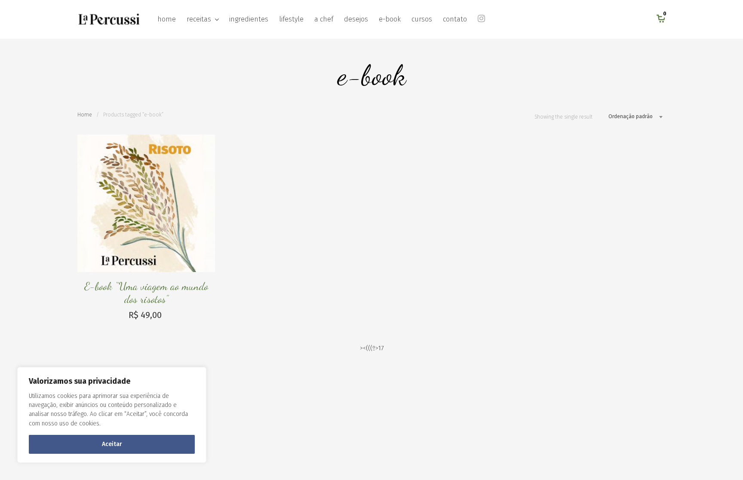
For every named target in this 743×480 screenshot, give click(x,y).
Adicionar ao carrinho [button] (207, 264)
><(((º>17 (372, 348)
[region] (111, 415)
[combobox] (632, 116)
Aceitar (112, 444)
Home (84, 115)
